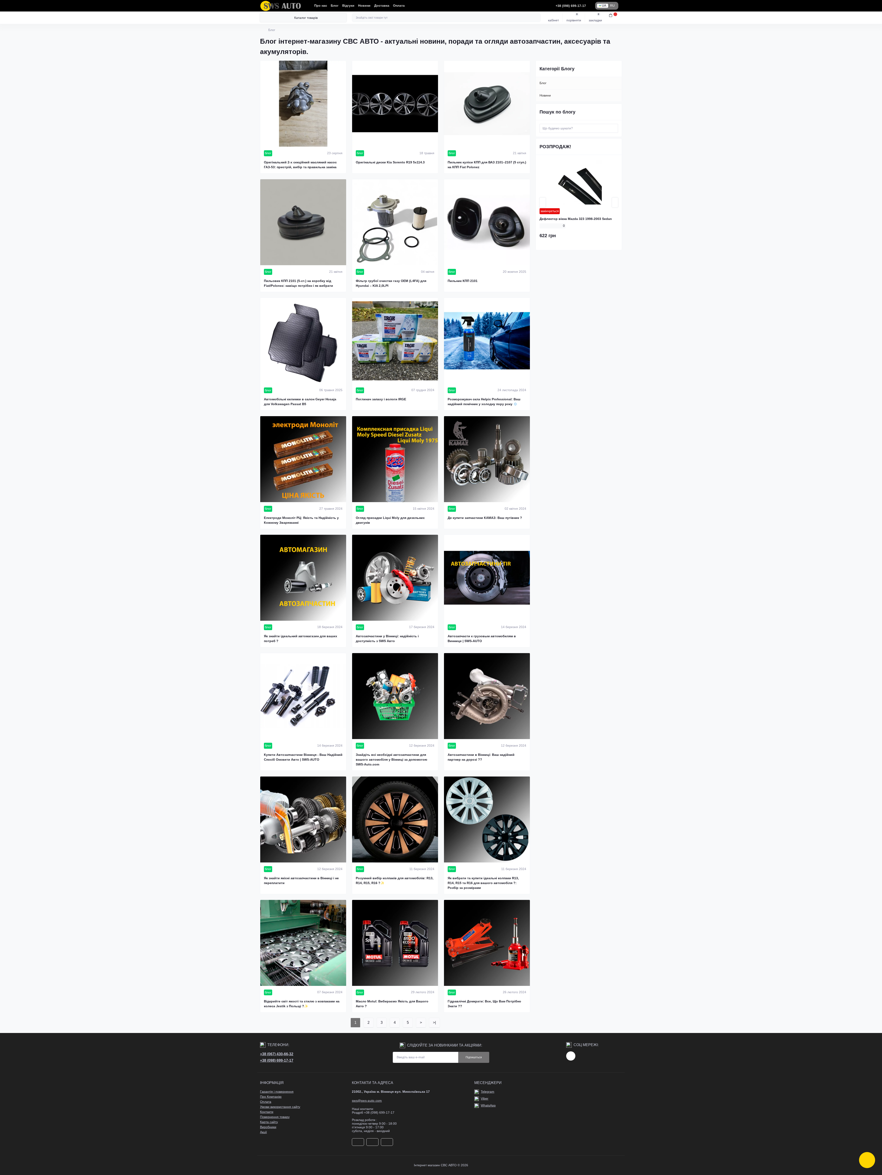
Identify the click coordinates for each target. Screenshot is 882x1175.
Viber (484, 1098)
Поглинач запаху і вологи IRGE (381, 399)
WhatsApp (488, 1105)
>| (434, 1022)
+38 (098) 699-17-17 (276, 1060)
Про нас (320, 5)
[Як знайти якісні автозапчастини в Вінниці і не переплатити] (303, 819)
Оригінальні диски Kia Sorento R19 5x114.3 (390, 162)
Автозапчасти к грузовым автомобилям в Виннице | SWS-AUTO (482, 638)
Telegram (487, 1091)
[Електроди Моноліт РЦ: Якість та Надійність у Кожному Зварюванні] (303, 459)
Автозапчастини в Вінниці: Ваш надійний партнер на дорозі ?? (481, 757)
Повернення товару (275, 1117)
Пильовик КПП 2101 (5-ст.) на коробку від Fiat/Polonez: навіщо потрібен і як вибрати (298, 283)
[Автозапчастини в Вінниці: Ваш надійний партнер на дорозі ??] (487, 696)
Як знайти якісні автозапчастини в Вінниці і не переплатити (301, 880)
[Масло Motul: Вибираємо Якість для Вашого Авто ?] (395, 943)
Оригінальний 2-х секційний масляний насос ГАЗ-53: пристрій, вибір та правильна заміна (300, 164)
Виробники (268, 1127)
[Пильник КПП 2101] (487, 222)
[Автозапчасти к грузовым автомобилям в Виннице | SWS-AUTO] (487, 578)
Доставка (381, 5)
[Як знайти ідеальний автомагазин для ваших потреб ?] (303, 578)
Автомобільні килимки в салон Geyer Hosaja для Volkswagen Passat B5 (300, 401)
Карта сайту (269, 1122)
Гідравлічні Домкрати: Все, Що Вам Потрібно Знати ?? (484, 1003)
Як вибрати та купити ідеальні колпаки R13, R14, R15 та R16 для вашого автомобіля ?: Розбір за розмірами (483, 883)
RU (612, 5)
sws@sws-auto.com (367, 1100)
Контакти (266, 1112)
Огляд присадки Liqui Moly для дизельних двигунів (390, 520)
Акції (263, 1132)
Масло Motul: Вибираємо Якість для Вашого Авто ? (392, 1003)
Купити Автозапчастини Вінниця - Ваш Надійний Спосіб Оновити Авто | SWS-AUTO (303, 757)
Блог (335, 5)
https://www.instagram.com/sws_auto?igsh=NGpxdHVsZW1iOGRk (570, 1056)
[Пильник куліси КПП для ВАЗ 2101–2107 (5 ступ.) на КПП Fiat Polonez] (487, 104)
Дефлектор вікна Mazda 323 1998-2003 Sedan (576, 219)
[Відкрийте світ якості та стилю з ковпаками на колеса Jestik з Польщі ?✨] (303, 943)
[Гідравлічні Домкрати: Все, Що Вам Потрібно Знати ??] (487, 943)
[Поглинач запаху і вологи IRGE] (395, 341)
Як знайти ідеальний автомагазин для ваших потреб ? (300, 638)
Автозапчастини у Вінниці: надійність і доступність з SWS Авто (387, 638)
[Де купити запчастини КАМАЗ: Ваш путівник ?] (487, 459)
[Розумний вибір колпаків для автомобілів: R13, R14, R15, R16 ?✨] (395, 819)
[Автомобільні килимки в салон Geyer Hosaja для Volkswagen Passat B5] (303, 341)
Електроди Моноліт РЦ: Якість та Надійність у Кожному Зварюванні (301, 520)
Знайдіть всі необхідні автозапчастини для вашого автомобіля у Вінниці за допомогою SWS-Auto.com (391, 759)
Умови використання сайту (280, 1107)
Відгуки (348, 5)
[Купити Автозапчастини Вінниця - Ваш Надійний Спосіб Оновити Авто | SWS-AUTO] (303, 696)
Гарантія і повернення (277, 1091)
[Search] (536, 17)
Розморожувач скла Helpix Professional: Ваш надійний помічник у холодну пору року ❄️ (484, 401)
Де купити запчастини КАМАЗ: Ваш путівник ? (485, 518)
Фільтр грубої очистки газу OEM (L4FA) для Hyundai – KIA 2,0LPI (391, 283)
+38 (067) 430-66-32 (276, 1054)
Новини (364, 5)
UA (604, 5)
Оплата (399, 5)
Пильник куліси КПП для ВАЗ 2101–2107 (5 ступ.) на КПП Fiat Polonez (487, 164)
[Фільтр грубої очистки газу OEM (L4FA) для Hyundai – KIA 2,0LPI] (395, 222)
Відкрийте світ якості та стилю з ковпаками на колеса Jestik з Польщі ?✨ (301, 1003)
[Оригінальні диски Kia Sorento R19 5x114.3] (395, 104)
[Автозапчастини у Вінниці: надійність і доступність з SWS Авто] (395, 578)
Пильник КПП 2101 (463, 281)
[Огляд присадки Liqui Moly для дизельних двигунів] (395, 459)
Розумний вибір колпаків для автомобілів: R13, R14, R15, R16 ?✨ (394, 880)
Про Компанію (271, 1096)
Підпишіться (474, 1057)
